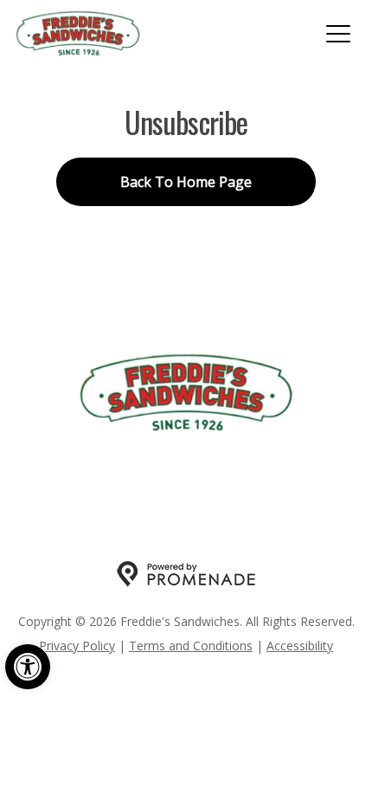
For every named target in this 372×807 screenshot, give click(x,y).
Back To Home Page (186, 181)
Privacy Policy (77, 645)
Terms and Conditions (191, 645)
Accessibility (299, 645)
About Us (270, 470)
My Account (172, 470)
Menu (88, 470)
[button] (27, 666)
